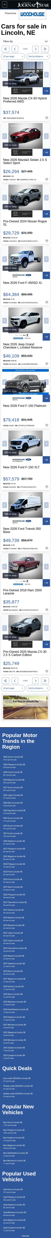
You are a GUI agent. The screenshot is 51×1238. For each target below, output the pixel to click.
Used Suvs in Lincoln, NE (13, 1190)
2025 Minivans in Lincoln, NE (14, 1003)
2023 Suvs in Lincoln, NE (13, 827)
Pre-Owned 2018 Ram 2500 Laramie (22, 592)
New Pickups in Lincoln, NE (14, 1131)
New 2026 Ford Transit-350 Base (22, 530)
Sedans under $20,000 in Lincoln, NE (18, 1095)
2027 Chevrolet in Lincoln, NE (15, 903)
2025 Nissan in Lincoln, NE (13, 957)
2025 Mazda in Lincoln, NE (14, 926)
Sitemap (25, 1236)
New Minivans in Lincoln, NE (14, 1162)
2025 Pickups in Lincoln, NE (14, 896)
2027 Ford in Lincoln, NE (12, 834)
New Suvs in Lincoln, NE (12, 1123)
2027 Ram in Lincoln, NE (13, 888)
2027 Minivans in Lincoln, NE (14, 1026)
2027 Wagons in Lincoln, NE (14, 980)
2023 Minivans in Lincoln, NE (14, 1041)
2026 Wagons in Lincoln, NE (14, 857)
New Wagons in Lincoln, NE (14, 1146)
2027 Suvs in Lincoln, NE (13, 788)
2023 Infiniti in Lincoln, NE (13, 987)
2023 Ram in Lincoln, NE (13, 972)
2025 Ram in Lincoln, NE (13, 995)
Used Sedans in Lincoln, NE (14, 1206)
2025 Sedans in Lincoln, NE (14, 1049)
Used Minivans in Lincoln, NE (14, 1213)
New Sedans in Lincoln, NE (14, 1139)
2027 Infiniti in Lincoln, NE (13, 911)
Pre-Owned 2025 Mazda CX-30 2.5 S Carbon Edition (24, 653)
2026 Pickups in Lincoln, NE (14, 765)
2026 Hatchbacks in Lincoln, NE (16, 1010)
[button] (4, 75)
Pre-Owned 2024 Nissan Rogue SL (25, 223)
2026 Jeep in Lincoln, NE (13, 796)
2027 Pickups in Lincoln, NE (14, 850)
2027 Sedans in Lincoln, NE (14, 964)
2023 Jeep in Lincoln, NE (13, 942)
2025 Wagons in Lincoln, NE (14, 1033)
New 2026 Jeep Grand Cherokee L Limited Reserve (22, 346)
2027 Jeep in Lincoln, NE (13, 934)
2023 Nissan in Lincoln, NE (13, 919)
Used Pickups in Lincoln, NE (14, 1198)
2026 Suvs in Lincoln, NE (13, 758)
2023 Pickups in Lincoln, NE (14, 865)
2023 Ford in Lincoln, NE (12, 873)
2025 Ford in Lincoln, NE (12, 880)
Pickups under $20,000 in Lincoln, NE (18, 1087)
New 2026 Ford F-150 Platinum (24, 405)
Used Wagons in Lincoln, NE (14, 1221)
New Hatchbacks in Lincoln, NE (15, 1154)
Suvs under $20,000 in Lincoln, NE (17, 1079)
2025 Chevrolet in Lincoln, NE (15, 949)
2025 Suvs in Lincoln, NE (13, 819)
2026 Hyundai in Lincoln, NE (14, 811)
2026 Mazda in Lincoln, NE (14, 781)
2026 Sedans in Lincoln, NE (14, 842)
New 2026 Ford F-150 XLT (21, 467)
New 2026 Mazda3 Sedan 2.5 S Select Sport (25, 161)
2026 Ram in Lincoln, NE (13, 804)
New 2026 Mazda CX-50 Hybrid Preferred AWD (25, 100)
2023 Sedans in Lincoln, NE (14, 1018)
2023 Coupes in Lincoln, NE (14, 1056)
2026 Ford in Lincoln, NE (12, 773)
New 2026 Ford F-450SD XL (22, 282)
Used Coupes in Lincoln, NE (14, 1229)
